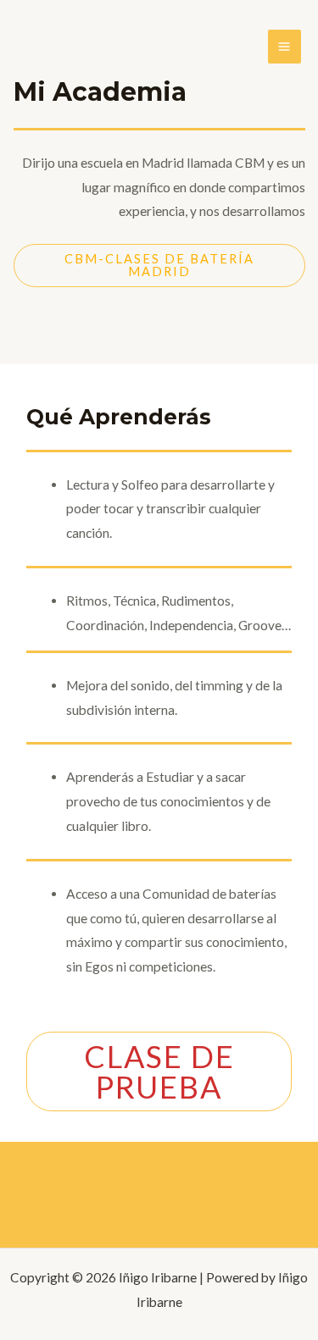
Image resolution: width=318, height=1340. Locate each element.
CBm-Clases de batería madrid (159, 265)
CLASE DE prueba (159, 1071)
